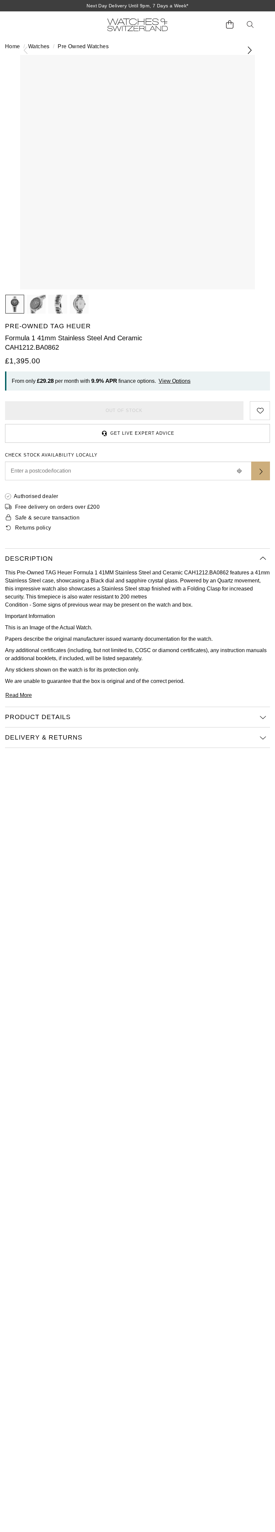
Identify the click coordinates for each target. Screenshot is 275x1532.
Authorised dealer (36, 496)
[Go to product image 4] (79, 304)
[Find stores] (260, 471)
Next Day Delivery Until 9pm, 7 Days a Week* (137, 5)
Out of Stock (124, 410)
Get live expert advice (142, 433)
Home (12, 46)
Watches (39, 46)
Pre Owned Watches (83, 46)
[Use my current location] (239, 471)
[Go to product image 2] (36, 304)
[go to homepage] (137, 24)
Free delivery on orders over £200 (57, 507)
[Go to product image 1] (14, 304)
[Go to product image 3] (57, 304)
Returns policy (33, 528)
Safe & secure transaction (47, 517)
